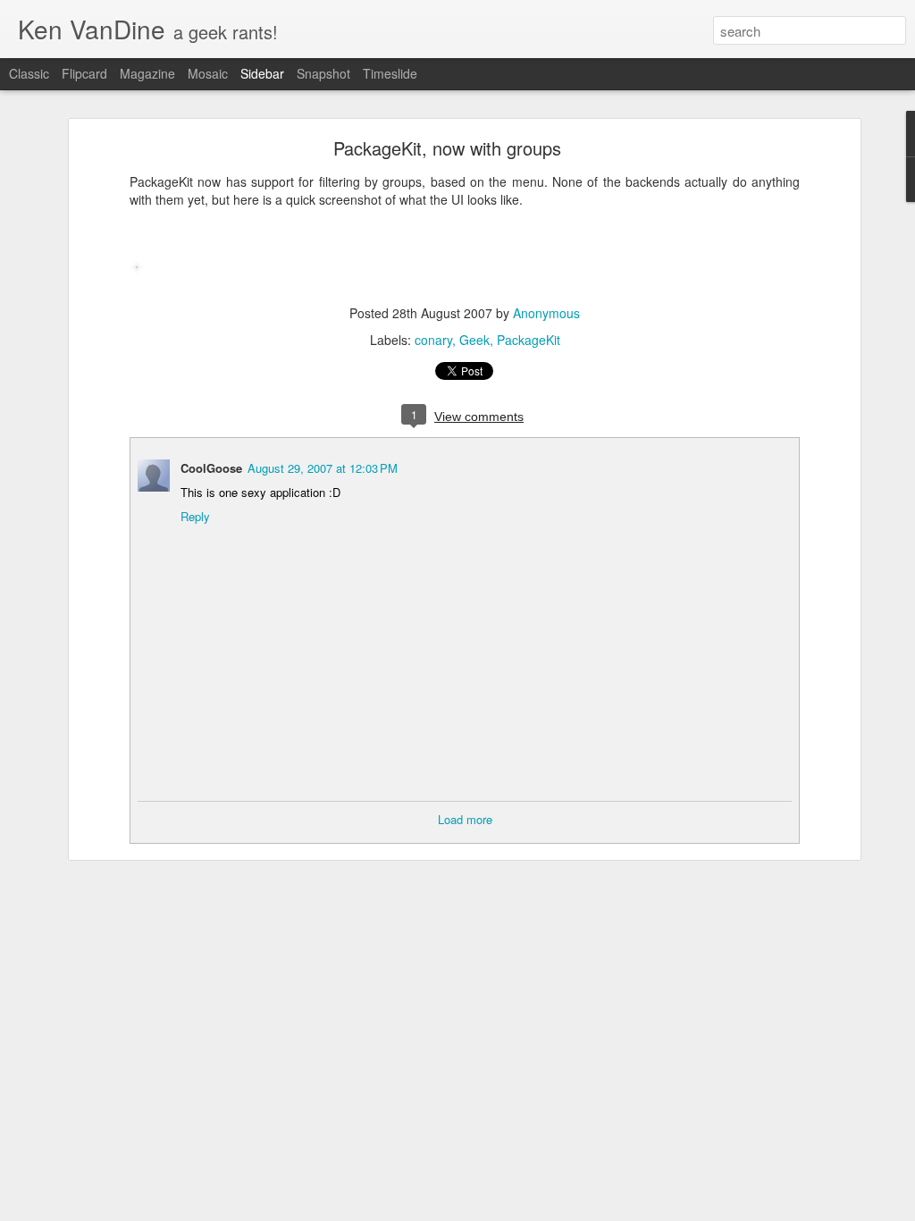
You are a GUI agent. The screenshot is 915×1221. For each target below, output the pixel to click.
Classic (29, 73)
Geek (474, 340)
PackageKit (528, 340)
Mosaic (208, 73)
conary (433, 340)
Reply (195, 516)
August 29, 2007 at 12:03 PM (323, 467)
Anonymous (546, 313)
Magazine (147, 73)
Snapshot (323, 73)
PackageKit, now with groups (447, 148)
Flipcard (84, 73)
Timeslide (390, 73)
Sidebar (262, 73)
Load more (465, 819)
